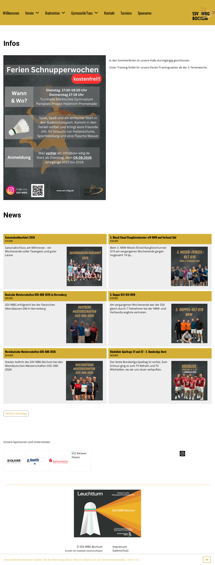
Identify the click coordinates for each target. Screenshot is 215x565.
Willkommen (11, 13)
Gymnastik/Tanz (82, 13)
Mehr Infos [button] (133, 559)
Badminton (52, 13)
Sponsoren (145, 13)
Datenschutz (120, 550)
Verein (29, 13)
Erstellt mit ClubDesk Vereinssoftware (83, 550)
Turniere (126, 13)
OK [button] (206, 559)
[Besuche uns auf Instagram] (182, 454)
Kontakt (109, 13)
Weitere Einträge (16, 413)
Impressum (120, 547)
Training (122, 67)
